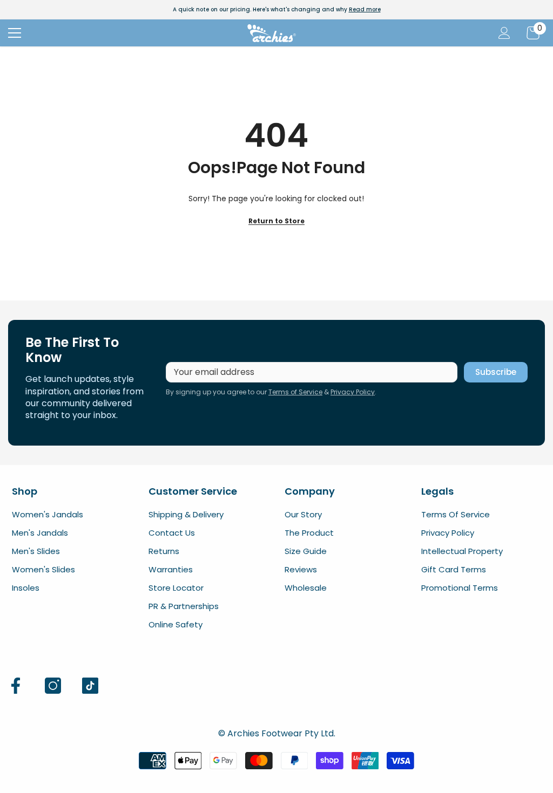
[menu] (14, 32)
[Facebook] (15, 685)
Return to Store (276, 220)
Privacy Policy (353, 391)
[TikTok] (90, 685)
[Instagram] (53, 685)
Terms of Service (295, 391)
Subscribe (495, 372)
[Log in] (504, 33)
